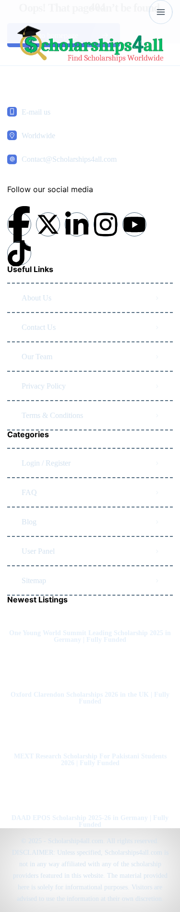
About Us (36, 298)
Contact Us (39, 327)
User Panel (38, 551)
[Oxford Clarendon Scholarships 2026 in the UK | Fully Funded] (90, 676)
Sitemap (34, 580)
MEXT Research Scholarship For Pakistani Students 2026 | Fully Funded (90, 760)
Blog (29, 522)
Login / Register (46, 463)
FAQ (29, 492)
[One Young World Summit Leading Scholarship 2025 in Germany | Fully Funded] (90, 614)
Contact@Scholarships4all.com (69, 159)
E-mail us (36, 112)
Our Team (37, 356)
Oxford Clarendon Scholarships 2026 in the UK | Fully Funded (90, 698)
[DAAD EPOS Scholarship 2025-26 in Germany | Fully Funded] (90, 799)
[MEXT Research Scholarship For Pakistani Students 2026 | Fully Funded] (90, 737)
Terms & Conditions (52, 415)
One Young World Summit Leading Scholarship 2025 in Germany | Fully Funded (90, 636)
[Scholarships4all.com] (90, 44)
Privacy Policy (44, 386)
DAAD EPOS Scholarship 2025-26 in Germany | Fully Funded (90, 821)
